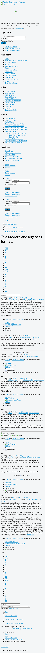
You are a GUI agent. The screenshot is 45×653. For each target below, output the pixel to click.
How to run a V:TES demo (14, 142)
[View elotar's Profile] (10, 444)
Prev (6, 249)
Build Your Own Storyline (18, 135)
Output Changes (10, 97)
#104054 (14, 411)
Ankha (11, 608)
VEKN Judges (10, 95)
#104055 (14, 455)
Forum (7, 68)
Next (6, 269)
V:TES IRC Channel (12, 156)
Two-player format (11, 83)
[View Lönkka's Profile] (11, 365)
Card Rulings (9, 104)
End (6, 271)
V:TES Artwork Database (13, 158)
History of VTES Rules (13, 99)
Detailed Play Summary (13, 101)
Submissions (9, 77)
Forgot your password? (12, 50)
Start (6, 247)
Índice (7, 164)
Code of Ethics (10, 91)
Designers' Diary (10, 75)
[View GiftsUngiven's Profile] (13, 325)
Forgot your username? (12, 48)
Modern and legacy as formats (33, 299)
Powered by (17, 628)
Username (4, 36)
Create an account (11, 47)
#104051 (27, 336)
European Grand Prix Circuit (14, 126)
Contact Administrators (12, 79)
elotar (21, 411)
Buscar (7, 167)
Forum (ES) (9, 72)
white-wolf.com (19, 28)
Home (7, 59)
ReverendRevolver (33, 356)
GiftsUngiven (23, 297)
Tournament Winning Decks (14, 124)
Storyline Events (10, 131)
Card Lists (8, 108)
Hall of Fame (9, 122)
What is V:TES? (10, 62)
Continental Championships (14, 139)
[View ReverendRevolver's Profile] (15, 543)
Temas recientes (10, 166)
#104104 (14, 497)
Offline (7, 326)
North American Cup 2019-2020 (16, 128)
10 (6, 267)
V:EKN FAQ (9, 64)
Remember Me (6, 41)
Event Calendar (10, 118)
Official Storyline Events (17, 133)
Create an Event (10, 120)
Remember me (12, 185)
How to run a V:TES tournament (16, 141)
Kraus (16, 608)
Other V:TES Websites (12, 160)
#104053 (14, 378)
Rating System (10, 74)
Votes (7, 81)
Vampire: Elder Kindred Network (16, 60)
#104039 (14, 297)
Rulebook (8, 106)
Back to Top (5, 647)
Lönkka (34, 336)
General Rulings (10, 102)
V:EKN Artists (10, 155)
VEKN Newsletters (11, 66)
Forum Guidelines (11, 70)
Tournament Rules (11, 110)
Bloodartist (30, 535)
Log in (3, 43)
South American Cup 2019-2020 (16, 129)
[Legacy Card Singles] (8, 4)
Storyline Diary (14, 137)
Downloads (9, 151)
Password (4, 39)
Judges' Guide (9, 93)
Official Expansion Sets (13, 153)
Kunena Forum (27, 628)
